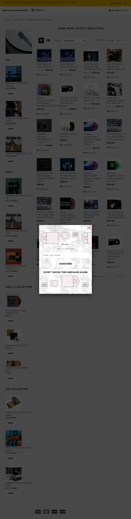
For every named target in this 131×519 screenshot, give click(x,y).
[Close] (89, 228)
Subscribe (65, 263)
